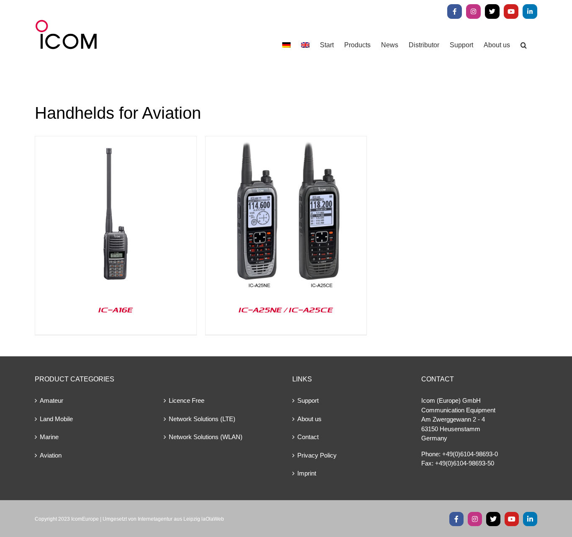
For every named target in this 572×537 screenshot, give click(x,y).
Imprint (306, 473)
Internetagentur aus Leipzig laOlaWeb (181, 519)
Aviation (51, 455)
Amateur (51, 400)
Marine (49, 436)
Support (308, 400)
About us (309, 418)
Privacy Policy (317, 455)
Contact (308, 436)
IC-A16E (115, 309)
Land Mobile (56, 418)
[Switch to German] (286, 44)
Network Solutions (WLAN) (205, 436)
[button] (523, 44)
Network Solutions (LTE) (202, 418)
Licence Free (186, 400)
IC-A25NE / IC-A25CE (286, 309)
